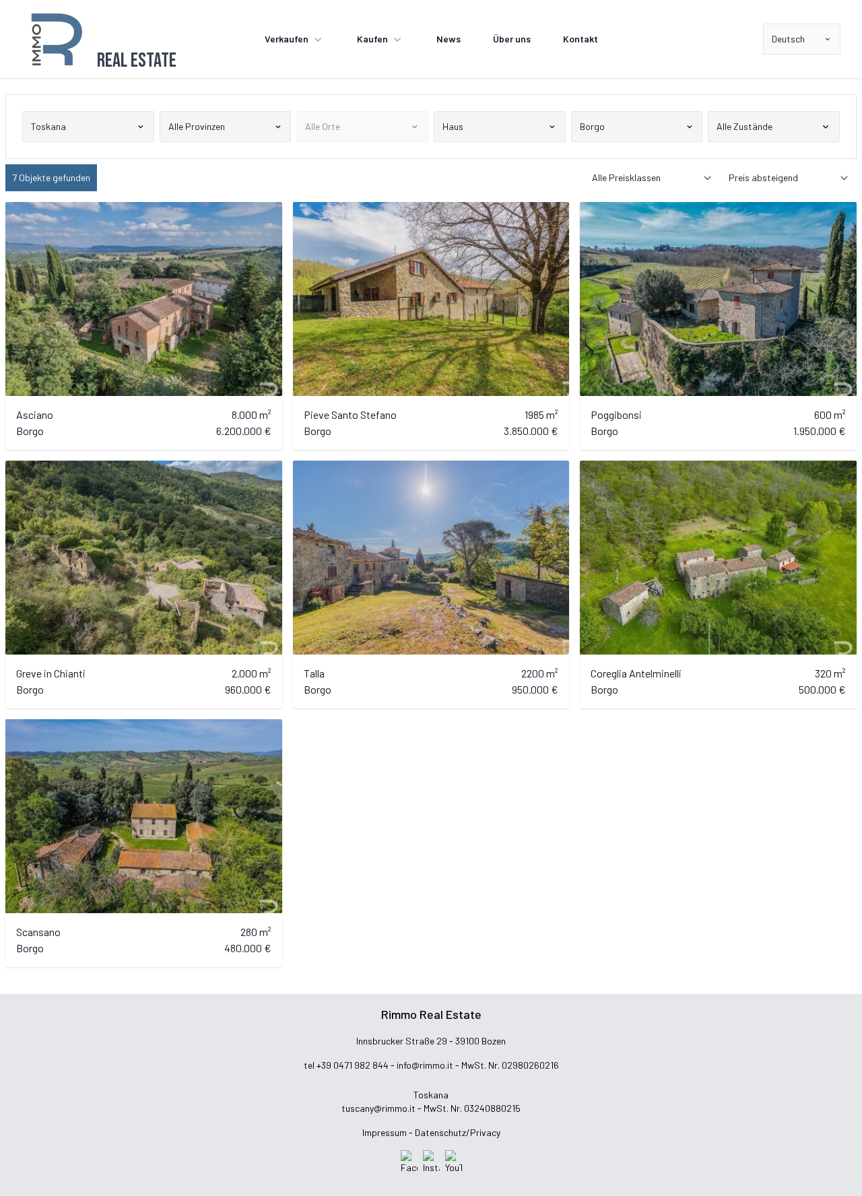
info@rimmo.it (425, 1065)
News (448, 38)
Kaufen (372, 38)
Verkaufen (286, 38)
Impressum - (387, 1132)
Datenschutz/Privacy (457, 1132)
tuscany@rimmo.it (378, 1108)
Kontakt (580, 38)
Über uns (512, 38)
